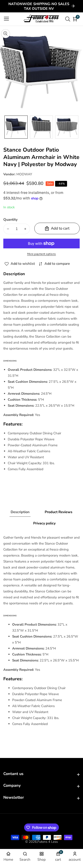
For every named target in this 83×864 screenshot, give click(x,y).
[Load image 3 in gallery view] (66, 127)
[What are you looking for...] (68, 19)
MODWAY (24, 174)
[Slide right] (76, 127)
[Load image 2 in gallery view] (41, 127)
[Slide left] (6, 127)
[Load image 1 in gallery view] (16, 127)
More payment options (41, 254)
